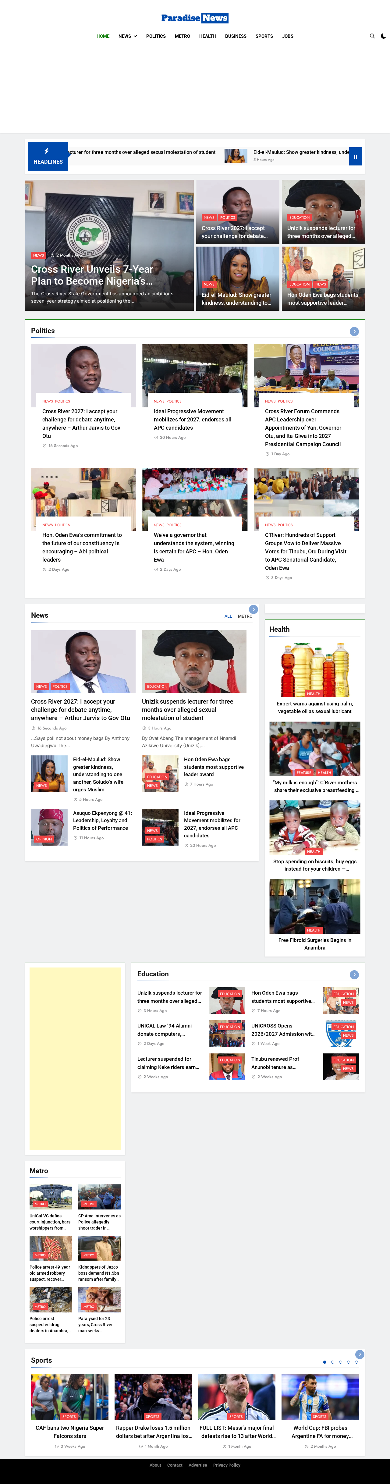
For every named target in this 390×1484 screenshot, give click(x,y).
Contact (175, 1465)
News (125, 36)
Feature (304, 773)
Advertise (198, 1465)
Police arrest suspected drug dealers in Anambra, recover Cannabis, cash (49, 1330)
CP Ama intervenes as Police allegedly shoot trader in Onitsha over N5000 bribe (99, 1228)
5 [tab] (356, 1362)
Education (299, 217)
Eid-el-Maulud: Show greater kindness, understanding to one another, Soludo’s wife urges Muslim (98, 775)
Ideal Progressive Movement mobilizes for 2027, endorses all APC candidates (193, 419)
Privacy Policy (226, 1465)
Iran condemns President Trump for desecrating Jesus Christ (97, 281)
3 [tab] (340, 1362)
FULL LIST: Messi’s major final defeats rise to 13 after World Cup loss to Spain (237, 1436)
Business (235, 36)
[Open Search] (372, 36)
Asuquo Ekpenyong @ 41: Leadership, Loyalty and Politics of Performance (102, 820)
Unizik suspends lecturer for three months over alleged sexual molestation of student (187, 710)
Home (103, 36)
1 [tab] (324, 1362)
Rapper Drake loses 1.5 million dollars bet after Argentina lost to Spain (153, 1436)
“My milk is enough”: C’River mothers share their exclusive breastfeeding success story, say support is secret (315, 790)
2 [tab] (332, 1362)
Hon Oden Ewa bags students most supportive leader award (322, 303)
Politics (156, 36)
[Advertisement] (195, 90)
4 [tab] (348, 1362)
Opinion (44, 839)
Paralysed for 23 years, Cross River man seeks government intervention (95, 1330)
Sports (264, 36)
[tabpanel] (70, 1412)
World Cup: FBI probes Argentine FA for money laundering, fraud (320, 1436)
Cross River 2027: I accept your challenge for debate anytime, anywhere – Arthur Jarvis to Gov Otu (80, 710)
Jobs (287, 36)
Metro (182, 36)
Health (207, 36)
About (155, 1465)
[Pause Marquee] (355, 156)
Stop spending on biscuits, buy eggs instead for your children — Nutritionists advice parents (315, 869)
